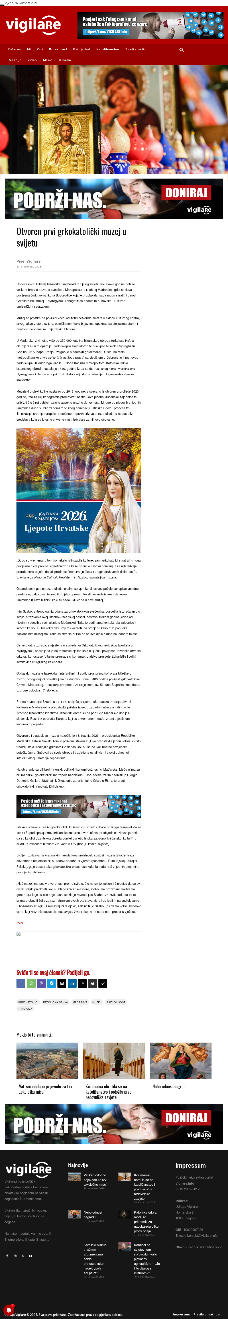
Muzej (97, 1002)
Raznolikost (116, 1002)
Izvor (19, 923)
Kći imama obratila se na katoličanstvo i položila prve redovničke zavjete (109, 1091)
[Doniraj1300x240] (114, 222)
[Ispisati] (92, 983)
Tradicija (25, 1008)
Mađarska (80, 1002)
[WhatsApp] (31, 983)
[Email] (61, 983)
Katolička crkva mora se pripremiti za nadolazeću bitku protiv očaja (146, 1221)
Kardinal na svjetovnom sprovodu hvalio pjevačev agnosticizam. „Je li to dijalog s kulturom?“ (147, 1258)
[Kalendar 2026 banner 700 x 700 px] (78, 490)
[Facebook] (20, 983)
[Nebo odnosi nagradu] (181, 1061)
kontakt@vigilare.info (202, 1235)
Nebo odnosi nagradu (170, 1086)
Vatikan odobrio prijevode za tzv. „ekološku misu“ (46, 1089)
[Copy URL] (102, 983)
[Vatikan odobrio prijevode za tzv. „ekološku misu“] (47, 1061)
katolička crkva (55, 1002)
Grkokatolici (28, 1002)
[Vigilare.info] (36, 25)
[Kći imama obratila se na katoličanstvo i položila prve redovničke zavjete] (114, 1061)
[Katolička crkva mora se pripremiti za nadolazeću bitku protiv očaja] (124, 1214)
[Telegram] (51, 983)
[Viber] (41, 983)
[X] (82, 983)
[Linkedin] (72, 983)
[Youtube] (31, 1256)
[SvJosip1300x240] (78, 934)
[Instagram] (15, 1256)
